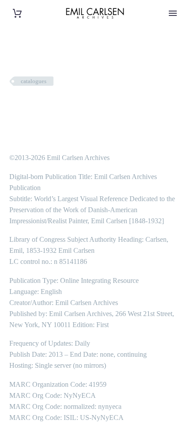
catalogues (33, 81)
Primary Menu (173, 13)
